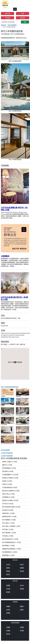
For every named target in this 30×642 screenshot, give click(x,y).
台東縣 (22, 627)
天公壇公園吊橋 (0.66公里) (9, 487)
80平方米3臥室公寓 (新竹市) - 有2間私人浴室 (14, 298)
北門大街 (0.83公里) (7, 503)
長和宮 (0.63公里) (7, 481)
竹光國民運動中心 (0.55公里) (10, 474)
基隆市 (8, 568)
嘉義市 (22, 606)
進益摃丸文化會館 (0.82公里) (10, 500)
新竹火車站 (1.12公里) (8, 523)
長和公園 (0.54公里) (7, 471)
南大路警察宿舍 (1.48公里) (9, 552)
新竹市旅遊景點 (12, 25)
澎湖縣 (8, 630)
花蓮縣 (8, 627)
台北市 (8, 564)
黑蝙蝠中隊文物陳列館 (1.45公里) (11, 549)
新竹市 (8, 574)
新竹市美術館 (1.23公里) (9, 533)
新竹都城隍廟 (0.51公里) (9, 468)
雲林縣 (8, 592)
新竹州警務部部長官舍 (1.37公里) (11, 542)
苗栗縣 (8, 585)
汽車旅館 (7, 18)
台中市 (22, 585)
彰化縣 (8, 589)
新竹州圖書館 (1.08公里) (9, 520)
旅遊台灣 (3, 25)
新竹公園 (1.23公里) (7, 529)
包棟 (22, 13)
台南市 (8, 609)
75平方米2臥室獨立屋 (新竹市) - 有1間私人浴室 (14, 208)
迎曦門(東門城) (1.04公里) (9, 516)
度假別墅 (22, 18)
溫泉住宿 (7, 13)
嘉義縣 (8, 606)
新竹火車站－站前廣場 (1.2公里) (11, 526)
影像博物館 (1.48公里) (8, 555)
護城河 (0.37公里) (7, 465)
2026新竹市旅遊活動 (7, 453)
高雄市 (22, 609)
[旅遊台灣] (5, 3)
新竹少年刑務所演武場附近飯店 (10, 387)
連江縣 (8, 634)
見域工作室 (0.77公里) (8, 494)
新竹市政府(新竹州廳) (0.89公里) (11, 507)
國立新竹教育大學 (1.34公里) (10, 539)
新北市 (22, 564)
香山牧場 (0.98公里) (7, 510)
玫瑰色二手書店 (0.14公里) (9, 462)
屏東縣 (8, 613)
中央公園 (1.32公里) (7, 536)
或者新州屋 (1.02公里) (8, 513)
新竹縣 (22, 571)
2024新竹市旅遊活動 (7, 456)
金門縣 (22, 630)
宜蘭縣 (22, 568)
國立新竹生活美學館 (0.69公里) (11, 491)
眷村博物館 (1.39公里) (8, 545)
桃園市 (8, 571)
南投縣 (22, 589)
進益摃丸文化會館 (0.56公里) (10, 478)
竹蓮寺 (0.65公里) (7, 484)
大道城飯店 (5, 256)
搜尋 (25, 22)
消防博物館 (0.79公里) (8, 497)
